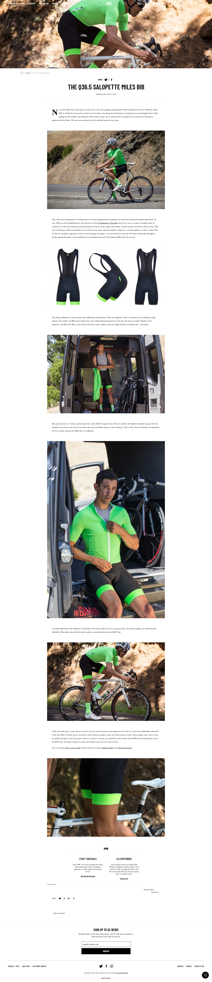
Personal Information (122, 973)
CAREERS (180, 966)
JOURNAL (55, 3)
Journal (28, 73)
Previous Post (149, 889)
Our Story (26, 966)
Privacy (189, 966)
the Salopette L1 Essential (108, 223)
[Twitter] (106, 80)
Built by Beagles (106, 978)
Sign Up (106, 951)
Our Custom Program (88, 876)
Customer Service (39, 966)
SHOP (23, 3)
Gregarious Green (125, 748)
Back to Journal (59, 913)
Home (22, 73)
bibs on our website (73, 748)
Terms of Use (199, 966)
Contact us (124, 878)
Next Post (154, 892)
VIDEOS (64, 3)
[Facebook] (111, 80)
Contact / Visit (14, 966)
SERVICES (31, 3)
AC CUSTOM (13, 3)
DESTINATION (43, 3)
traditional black (108, 748)
